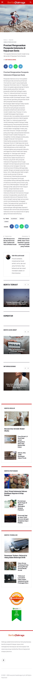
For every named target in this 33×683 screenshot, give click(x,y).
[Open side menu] (2, 2)
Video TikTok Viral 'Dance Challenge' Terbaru (16, 350)
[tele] (20, 66)
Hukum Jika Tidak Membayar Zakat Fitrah (22, 455)
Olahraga (14, 218)
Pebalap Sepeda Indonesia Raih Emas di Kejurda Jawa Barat (16, 303)
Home (5, 40)
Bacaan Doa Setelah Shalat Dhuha (14, 430)
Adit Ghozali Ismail (10, 59)
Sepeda (11, 40)
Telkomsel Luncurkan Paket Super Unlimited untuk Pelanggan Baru (23, 579)
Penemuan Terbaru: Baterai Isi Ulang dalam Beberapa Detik (15, 556)
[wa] (15, 66)
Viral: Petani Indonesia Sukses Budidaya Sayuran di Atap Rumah (15, 493)
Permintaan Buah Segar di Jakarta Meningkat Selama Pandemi (22, 505)
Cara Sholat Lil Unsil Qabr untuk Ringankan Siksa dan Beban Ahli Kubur (23, 441)
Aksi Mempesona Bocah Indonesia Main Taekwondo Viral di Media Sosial (10, 241)
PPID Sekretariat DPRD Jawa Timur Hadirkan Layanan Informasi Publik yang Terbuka (23, 242)
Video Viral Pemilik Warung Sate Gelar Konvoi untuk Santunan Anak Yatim (16, 385)
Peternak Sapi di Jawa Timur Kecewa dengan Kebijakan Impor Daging (23, 519)
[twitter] (11, 66)
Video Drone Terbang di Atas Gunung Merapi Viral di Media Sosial (23, 566)
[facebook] (6, 66)
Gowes (6, 221)
